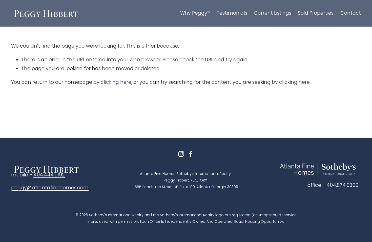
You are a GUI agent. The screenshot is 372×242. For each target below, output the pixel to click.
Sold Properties (316, 13)
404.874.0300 (342, 185)
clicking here (116, 82)
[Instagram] (181, 154)
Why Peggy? (195, 13)
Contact (350, 13)
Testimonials (232, 13)
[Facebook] (191, 154)
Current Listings (272, 13)
